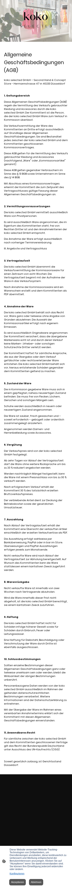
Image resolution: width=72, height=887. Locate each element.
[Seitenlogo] (36, 19)
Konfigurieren (17, 873)
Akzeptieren (17, 882)
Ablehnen (36, 882)
